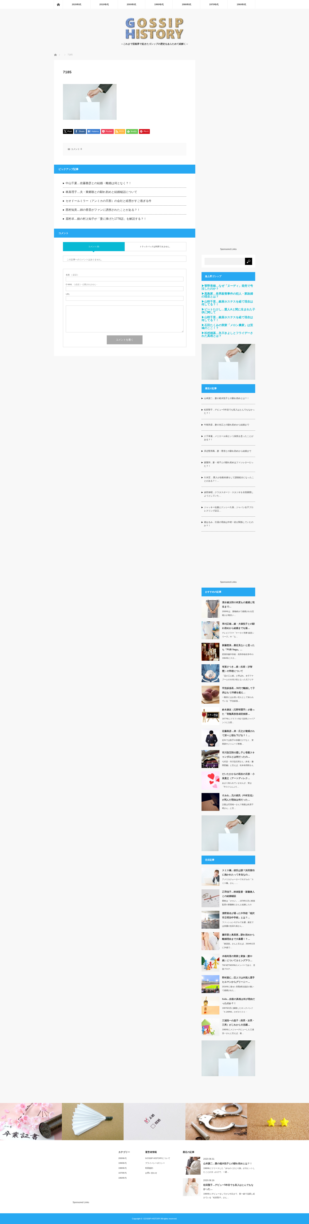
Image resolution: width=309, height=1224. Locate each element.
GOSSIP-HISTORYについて (157, 1158)
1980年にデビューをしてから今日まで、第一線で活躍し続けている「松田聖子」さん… (229, 1196)
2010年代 (104, 4)
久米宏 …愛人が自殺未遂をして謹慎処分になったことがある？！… (229, 479)
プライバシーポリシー (155, 1163)
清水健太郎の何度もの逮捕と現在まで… (238, 604)
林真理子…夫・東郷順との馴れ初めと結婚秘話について (101, 191)
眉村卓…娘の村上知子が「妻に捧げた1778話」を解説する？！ (106, 218)
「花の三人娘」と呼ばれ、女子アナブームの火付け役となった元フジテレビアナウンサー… (238, 679)
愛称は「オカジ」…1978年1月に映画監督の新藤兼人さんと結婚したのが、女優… (238, 904)
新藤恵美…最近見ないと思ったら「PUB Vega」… (238, 647)
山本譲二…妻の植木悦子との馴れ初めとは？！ (226, 398)
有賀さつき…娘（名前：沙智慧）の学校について (237, 668)
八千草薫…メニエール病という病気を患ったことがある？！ (228, 438)
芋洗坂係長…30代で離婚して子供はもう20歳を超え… (238, 690)
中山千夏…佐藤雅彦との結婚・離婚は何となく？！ (98, 183)
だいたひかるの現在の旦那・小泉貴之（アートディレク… (238, 776)
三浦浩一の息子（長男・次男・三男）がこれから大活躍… (238, 1022)
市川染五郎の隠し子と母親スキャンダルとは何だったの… (238, 754)
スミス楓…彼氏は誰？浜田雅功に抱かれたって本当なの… (238, 872)
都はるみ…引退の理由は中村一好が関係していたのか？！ (228, 524)
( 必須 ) (72, 275)
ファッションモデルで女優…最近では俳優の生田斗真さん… (238, 924)
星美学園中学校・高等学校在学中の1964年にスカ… (238, 656)
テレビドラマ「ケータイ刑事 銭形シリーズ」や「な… (238, 635)
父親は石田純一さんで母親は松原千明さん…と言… (238, 806)
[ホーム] (58, 4)
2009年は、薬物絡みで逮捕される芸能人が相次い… (238, 613)
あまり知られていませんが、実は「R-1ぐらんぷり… (237, 785)
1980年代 (186, 4)
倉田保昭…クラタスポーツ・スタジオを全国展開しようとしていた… (228, 494)
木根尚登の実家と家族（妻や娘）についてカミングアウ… (237, 958)
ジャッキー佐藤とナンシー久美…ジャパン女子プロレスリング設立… (228, 509)
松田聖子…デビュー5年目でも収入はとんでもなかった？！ (229, 411)
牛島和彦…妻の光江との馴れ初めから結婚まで (226, 424)
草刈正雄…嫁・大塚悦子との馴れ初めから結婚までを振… (238, 625)
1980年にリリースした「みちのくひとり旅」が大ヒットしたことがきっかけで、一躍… (229, 1170)
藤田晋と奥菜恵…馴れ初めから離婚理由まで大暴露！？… (238, 936)
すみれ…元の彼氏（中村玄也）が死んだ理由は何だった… (238, 797)
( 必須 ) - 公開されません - (81, 284)
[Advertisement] (228, 154)
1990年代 (159, 4)
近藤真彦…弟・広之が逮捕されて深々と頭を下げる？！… (238, 733)
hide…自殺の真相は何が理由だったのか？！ (238, 1001)
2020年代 (76, 4)
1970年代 (214, 4)
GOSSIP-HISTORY (151, 1219)
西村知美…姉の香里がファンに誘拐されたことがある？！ (103, 209)
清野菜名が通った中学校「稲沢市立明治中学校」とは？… (238, 915)
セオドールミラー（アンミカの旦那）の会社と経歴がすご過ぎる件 (108, 200)
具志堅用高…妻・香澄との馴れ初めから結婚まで (227, 451)
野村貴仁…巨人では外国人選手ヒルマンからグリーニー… (238, 979)
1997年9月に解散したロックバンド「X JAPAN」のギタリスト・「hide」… (237, 1012)
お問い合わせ (151, 1173)
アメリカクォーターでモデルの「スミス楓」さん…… (238, 881)
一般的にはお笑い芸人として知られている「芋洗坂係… (238, 699)
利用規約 (149, 1168)
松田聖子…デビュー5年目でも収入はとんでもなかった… (228, 1187)
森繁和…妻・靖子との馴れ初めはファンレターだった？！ (228, 464)
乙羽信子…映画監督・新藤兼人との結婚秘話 (238, 893)
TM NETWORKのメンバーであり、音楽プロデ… (238, 967)
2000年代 (131, 4)
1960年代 (241, 4)
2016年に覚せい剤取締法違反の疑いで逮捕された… (238, 988)
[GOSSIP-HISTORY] (154, 38)
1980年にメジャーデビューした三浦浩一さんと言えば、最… (238, 1031)
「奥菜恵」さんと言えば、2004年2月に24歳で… (238, 946)
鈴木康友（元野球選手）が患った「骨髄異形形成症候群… (238, 711)
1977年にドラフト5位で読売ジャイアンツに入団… (238, 720)
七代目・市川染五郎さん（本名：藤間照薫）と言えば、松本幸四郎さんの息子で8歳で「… (238, 765)
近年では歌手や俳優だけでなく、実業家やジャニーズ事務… (238, 742)
